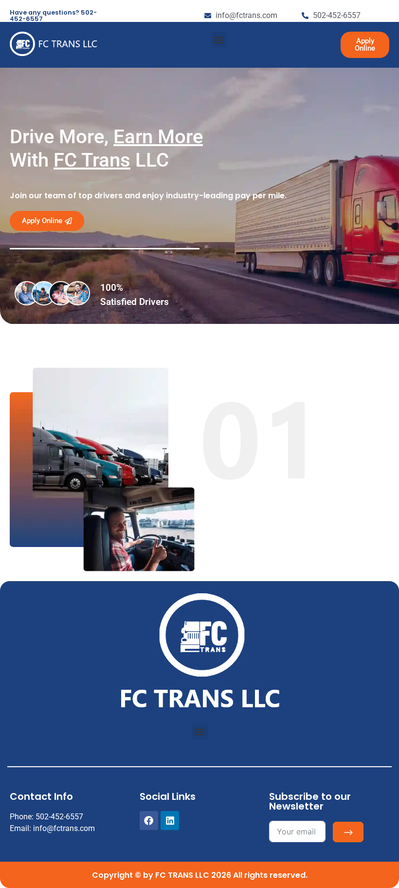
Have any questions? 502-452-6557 (53, 15)
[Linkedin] (170, 820)
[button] (219, 40)
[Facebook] (149, 820)
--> (348, 832)
